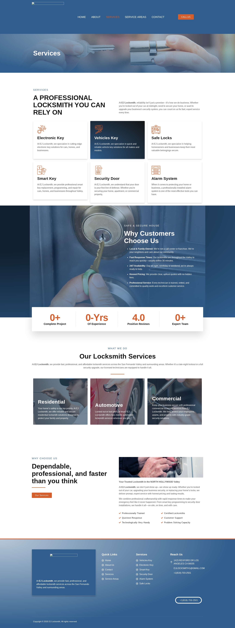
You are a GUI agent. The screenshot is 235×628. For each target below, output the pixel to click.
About (96, 16)
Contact (158, 16)
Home (82, 16)
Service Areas (135, 16)
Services (112, 16)
